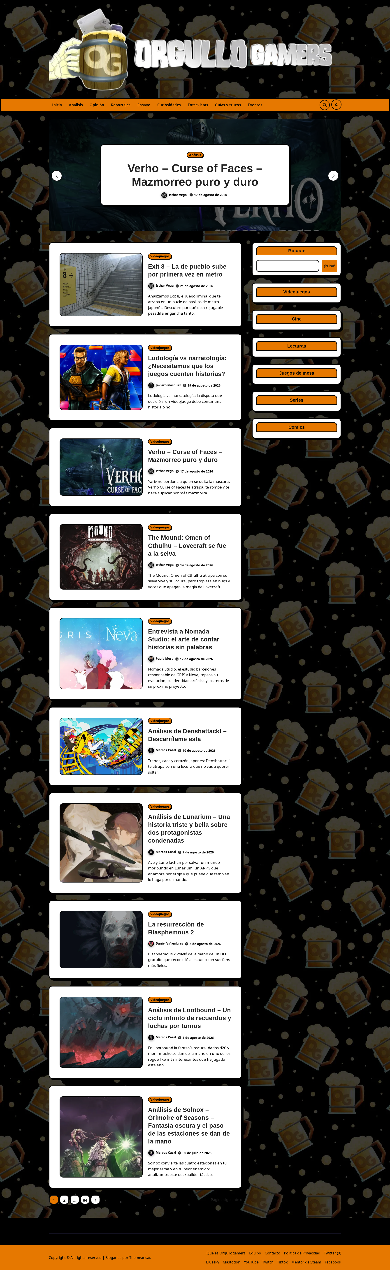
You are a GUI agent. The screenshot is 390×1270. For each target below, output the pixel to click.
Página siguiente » (226, 1199)
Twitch (268, 1262)
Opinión (97, 104)
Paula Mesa (164, 658)
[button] (333, 175)
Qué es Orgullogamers (226, 1253)
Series (296, 400)
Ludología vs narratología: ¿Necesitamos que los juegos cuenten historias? (187, 366)
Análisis (76, 104)
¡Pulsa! (329, 265)
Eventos (255, 104)
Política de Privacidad (302, 1253)
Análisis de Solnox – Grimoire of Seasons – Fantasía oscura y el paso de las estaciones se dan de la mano (189, 1125)
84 (85, 1200)
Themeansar (139, 1257)
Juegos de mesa (296, 373)
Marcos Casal (166, 750)
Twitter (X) (332, 1253)
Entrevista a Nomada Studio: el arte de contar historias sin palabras (183, 639)
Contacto (272, 1253)
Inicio (57, 104)
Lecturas (296, 345)
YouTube (251, 1262)
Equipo (255, 1253)
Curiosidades (169, 104)
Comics (296, 427)
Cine (297, 318)
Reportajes (121, 104)
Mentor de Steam (306, 1262)
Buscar (296, 250)
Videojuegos (159, 256)
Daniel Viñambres (169, 943)
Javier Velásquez (168, 385)
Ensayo (144, 104)
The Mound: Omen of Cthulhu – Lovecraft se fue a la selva (187, 545)
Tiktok (282, 1262)
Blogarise (113, 1257)
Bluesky (212, 1262)
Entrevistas (198, 104)
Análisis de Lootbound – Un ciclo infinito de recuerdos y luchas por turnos (189, 1018)
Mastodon (231, 1262)
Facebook (333, 1262)
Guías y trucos (228, 104)
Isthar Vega (178, 195)
